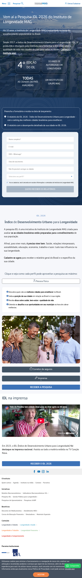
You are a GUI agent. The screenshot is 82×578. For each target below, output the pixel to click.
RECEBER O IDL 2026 (40, 463)
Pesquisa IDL (6, 497)
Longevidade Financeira (29, 530)
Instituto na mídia (27, 483)
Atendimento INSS (30, 511)
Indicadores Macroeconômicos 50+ (35, 493)
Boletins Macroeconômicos (11, 493)
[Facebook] (34, 472)
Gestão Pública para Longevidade (25, 497)
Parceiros (46, 483)
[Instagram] (43, 472)
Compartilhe (74, 566)
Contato (38, 483)
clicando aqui (69, 569)
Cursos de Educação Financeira (13, 514)
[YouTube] (39, 472)
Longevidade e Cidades (10, 525)
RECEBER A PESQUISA (41, 387)
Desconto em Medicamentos (12, 511)
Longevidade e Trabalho (10, 530)
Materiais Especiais (43, 514)
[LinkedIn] (48, 472)
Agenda (16, 483)
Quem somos (6, 483)
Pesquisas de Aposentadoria (12, 500)
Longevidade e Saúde (27, 525)
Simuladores (30, 514)
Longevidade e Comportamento (13, 536)
